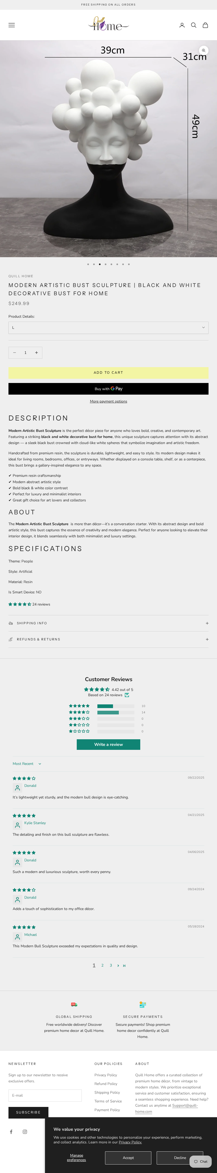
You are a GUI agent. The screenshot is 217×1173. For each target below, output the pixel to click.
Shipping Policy (107, 1092)
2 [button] (102, 965)
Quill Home (21, 276)
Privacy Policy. (130, 1142)
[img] (24, 778)
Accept (128, 1157)
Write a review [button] (108, 744)
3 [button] (111, 965)
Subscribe (28, 1112)
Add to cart (109, 372)
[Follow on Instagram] (25, 1131)
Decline (180, 1157)
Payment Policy (107, 1109)
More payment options (108, 401)
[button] (20, 604)
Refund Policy (105, 1083)
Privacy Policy (105, 1075)
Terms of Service (108, 1101)
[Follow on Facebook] (11, 1131)
